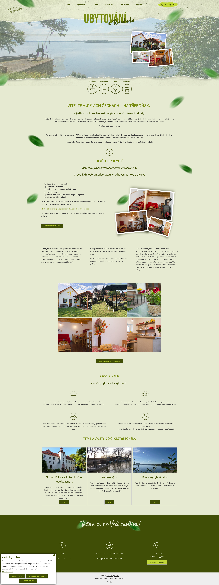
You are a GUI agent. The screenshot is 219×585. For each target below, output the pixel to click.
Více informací (7, 571)
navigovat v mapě (157, 562)
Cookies (109, 582)
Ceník (96, 4)
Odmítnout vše (28, 580)
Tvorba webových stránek (103, 578)
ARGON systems (113, 575)
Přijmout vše (17, 576)
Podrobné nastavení (36, 576)
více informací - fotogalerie (109, 361)
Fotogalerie (81, 4)
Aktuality (139, 4)
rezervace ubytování (52, 225)
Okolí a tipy (124, 4)
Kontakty (108, 4)
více (63, 502)
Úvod (68, 4)
